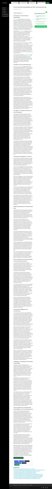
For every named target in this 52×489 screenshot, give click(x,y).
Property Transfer (41, 2)
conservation (26, 35)
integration (29, 55)
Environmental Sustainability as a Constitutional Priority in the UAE (25, 473)
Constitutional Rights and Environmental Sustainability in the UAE (25, 472)
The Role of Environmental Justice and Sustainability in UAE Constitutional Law (27, 471)
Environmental (15, 19)
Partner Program (5, 14)
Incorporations (24, 2)
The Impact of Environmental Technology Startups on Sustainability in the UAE (27, 478)
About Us (4, 11)
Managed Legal (33, 2)
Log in (48, 2)
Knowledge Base (5, 16)
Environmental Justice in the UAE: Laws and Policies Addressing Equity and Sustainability (28, 476)
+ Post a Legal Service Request (41, 26)
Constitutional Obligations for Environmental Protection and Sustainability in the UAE (28, 474)
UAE (22, 66)
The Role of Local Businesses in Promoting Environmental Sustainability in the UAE (27, 477)
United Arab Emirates (27, 54)
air (22, 43)
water (24, 43)
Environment (19, 9)
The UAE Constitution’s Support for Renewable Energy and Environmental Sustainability (28, 475)
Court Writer (15, 2)
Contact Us (5, 12)
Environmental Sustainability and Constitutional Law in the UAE (24, 468)
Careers (4, 9)
